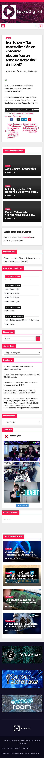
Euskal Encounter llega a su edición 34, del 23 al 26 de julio (21, 578)
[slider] (36, 109)
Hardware (9, 596)
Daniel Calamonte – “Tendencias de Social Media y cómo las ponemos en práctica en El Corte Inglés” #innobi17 (14, 131)
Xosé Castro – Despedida (20, 168)
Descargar (17, 116)
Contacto (26, 748)
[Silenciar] (33, 110)
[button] (36, 26)
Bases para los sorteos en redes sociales (15, 753)
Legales (8, 548)
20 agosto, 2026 (14, 558)
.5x (22, 109)
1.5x (27, 109)
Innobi (8, 38)
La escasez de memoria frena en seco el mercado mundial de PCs (21, 602)
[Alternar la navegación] (40, 26)
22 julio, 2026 (13, 582)
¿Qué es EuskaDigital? (14, 748)
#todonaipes (33, 71)
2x (29, 109)
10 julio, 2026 (12, 606)
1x (24, 109)
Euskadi (8, 572)
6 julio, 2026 (12, 630)
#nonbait (23, 71)
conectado (26, 237)
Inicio (3, 748)
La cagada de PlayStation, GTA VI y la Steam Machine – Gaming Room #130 (22, 626)
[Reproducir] (8, 110)
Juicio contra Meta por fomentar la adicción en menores (20, 554)
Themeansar (22, 743)
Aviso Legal (35, 753)
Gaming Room (10, 620)
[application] (22, 110)
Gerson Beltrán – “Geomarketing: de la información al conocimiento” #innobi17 (30, 128)
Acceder (7, 519)
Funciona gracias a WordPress (14, 740)
